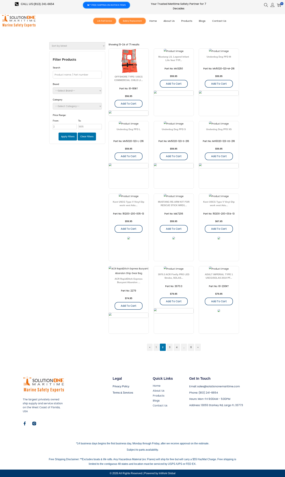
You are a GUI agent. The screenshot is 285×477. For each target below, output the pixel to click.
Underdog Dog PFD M (219, 56)
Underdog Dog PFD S (174, 129)
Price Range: (59, 115)
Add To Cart (128, 104)
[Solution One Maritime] (34, 423)
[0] (279, 5)
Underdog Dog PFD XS (219, 129)
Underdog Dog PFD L (129, 129)
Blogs (202, 21)
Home (153, 21)
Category (57, 99)
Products (186, 21)
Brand (56, 84)
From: (56, 120)
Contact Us (219, 21)
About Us (169, 21)
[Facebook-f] (25, 423)
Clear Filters (87, 136)
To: (79, 120)
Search (56, 67)
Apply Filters (68, 136)
